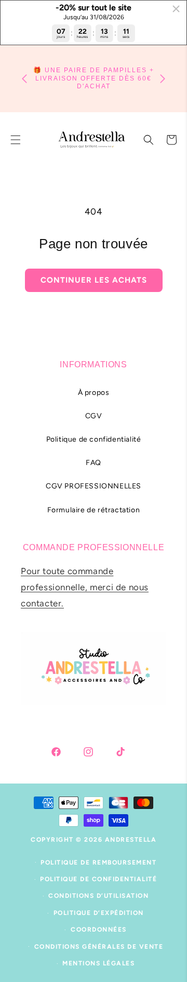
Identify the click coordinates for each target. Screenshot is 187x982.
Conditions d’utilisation (98, 895)
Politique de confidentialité (93, 439)
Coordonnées (99, 929)
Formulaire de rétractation (93, 510)
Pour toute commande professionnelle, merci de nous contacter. (85, 587)
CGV (93, 416)
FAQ (93, 462)
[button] (148, 139)
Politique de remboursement (98, 862)
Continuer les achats (94, 280)
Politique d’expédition (99, 913)
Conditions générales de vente (99, 946)
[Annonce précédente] (24, 79)
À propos (94, 392)
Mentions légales (98, 963)
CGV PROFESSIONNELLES (93, 486)
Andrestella (131, 839)
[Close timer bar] (176, 9)
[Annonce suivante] (162, 79)
